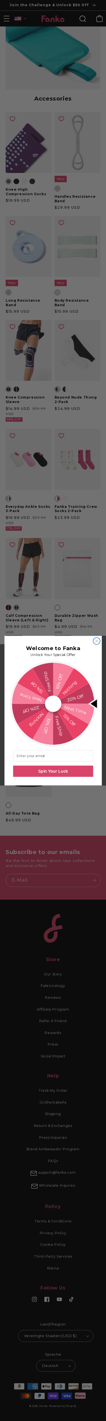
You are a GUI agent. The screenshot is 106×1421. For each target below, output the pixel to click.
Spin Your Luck (53, 771)
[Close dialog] (96, 640)
